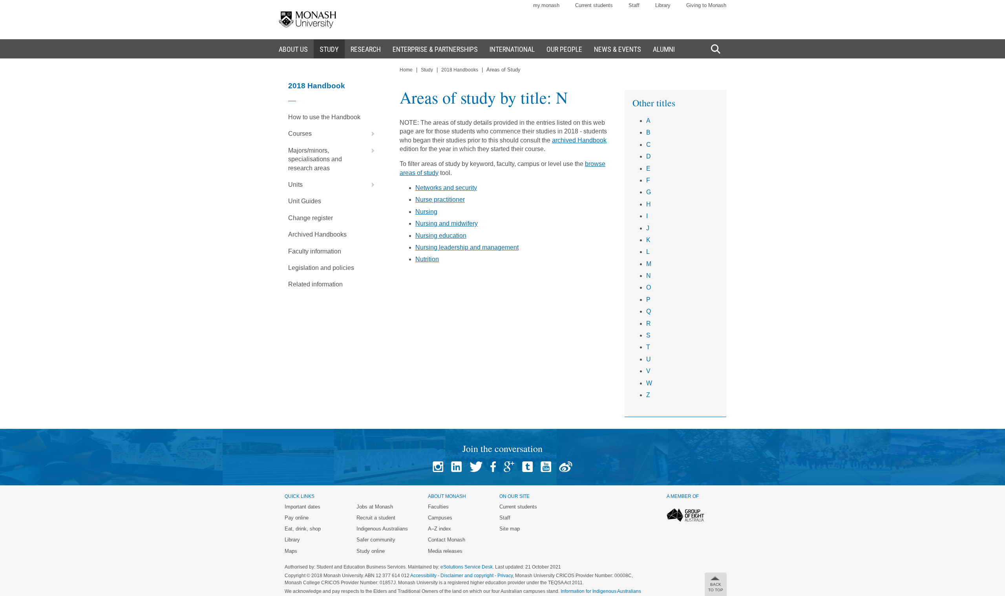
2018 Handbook (316, 86)
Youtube (546, 466)
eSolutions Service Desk (466, 567)
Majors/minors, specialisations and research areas (315, 159)
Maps (291, 551)
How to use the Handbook (324, 117)
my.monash (546, 5)
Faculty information (314, 251)
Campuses (440, 518)
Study (427, 70)
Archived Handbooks (317, 234)
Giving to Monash (706, 5)
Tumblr (527, 466)
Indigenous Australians (382, 529)
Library (663, 5)
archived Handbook (579, 140)
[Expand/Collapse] (370, 134)
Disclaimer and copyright (466, 575)
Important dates (302, 507)
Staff (634, 5)
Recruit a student (375, 518)
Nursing (426, 211)
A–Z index (439, 529)
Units (295, 184)
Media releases (445, 551)
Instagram (438, 466)
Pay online (297, 518)
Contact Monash (446, 540)
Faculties (438, 507)
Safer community (375, 540)
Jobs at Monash (374, 507)
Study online (370, 551)
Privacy (505, 575)
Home (406, 70)
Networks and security (446, 187)
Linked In (456, 466)
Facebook (493, 466)
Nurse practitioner (440, 199)
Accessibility (423, 575)
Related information (315, 284)
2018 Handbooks (459, 70)
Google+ (509, 466)
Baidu (565, 466)
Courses (300, 133)
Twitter (476, 466)
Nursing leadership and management (467, 247)
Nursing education (440, 235)
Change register (310, 218)
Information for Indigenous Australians (601, 591)
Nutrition (427, 259)
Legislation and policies (321, 267)
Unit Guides (304, 201)
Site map (509, 529)
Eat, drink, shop (303, 529)
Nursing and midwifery (446, 223)
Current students (594, 5)
